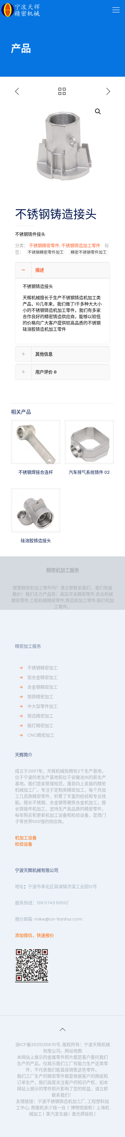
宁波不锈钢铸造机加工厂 (61, 1101)
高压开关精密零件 (77, 594)
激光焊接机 (82, 1114)
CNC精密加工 (40, 735)
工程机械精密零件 (47, 600)
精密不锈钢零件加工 (89, 252)
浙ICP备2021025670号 (37, 1044)
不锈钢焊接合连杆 (35, 472)
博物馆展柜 (81, 1107)
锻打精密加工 (40, 725)
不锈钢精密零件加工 (46, 252)
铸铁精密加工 (40, 696)
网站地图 (73, 1051)
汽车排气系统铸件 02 (89, 472)
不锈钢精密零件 (44, 245)
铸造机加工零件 (80, 600)
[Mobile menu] (116, 10)
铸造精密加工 (40, 716)
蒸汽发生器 (57, 1114)
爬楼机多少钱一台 (48, 1107)
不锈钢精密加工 (42, 668)
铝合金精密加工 (42, 677)
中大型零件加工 (42, 706)
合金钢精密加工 (42, 687)
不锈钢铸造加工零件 (80, 245)
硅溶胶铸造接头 (36, 540)
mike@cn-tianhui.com (57, 919)
